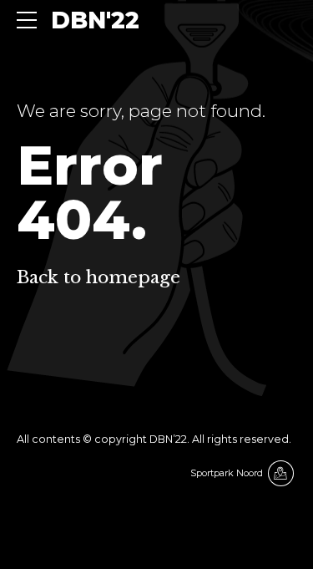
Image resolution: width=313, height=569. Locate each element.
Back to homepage (98, 277)
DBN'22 (95, 20)
